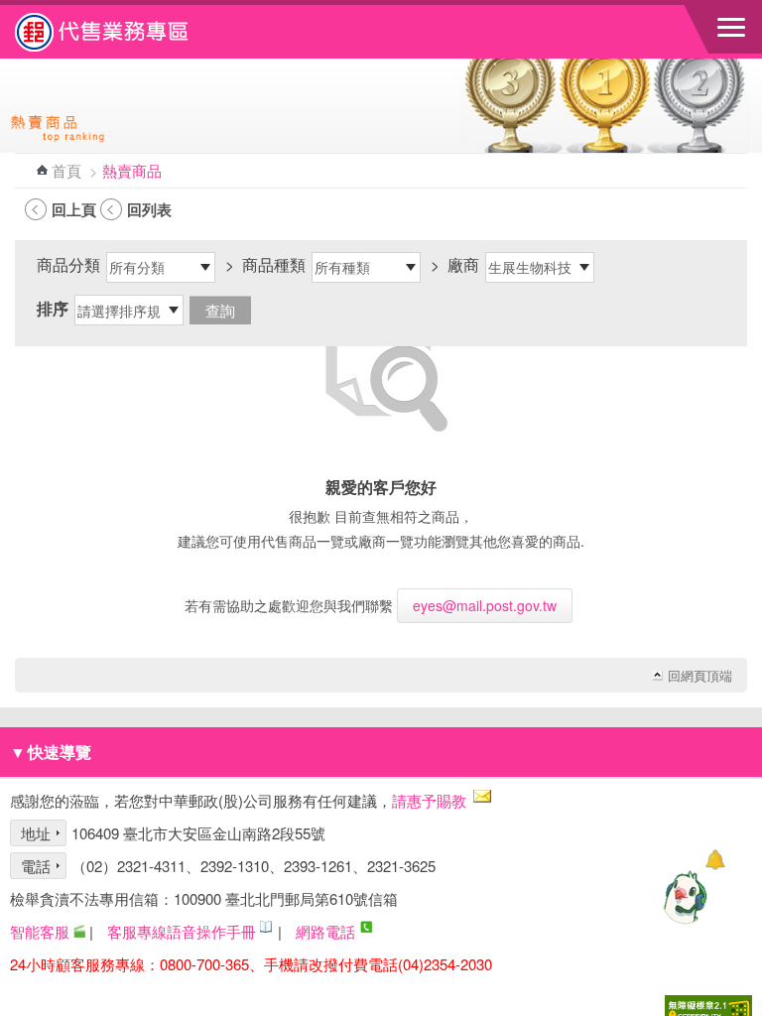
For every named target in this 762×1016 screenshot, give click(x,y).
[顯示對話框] (714, 859)
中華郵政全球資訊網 (124, 32)
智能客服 (39, 931)
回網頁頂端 (700, 676)
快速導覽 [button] (50, 751)
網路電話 (325, 931)
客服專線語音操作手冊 (181, 931)
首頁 (66, 170)
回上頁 (74, 209)
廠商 (463, 264)
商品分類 (68, 264)
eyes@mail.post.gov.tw (485, 605)
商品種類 (274, 264)
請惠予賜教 (429, 800)
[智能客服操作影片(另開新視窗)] (79, 931)
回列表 (149, 209)
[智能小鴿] (682, 897)
